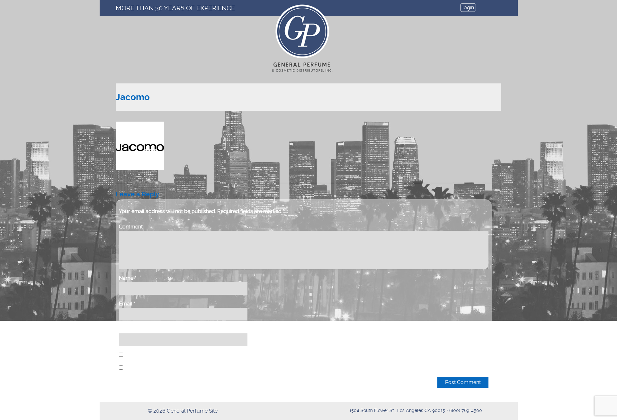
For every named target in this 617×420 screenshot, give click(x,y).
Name (127, 278)
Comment (131, 227)
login (468, 7)
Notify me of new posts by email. (163, 368)
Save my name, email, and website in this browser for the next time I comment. (215, 355)
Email (127, 304)
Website (129, 329)
